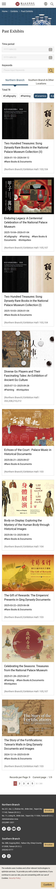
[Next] (36, 783)
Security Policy (15, 878)
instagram (9, 829)
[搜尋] (52, 4)
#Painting (25, 96)
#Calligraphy (9, 96)
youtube (14, 829)
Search (51, 70)
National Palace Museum (25, 4)
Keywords (7, 65)
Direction (48, 811)
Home (4, 11)
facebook (4, 829)
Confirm (47, 884)
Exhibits (14, 11)
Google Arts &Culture (19, 829)
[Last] (41, 783)
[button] (4, 4)
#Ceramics (40, 96)
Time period (8, 44)
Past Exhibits (27, 11)
